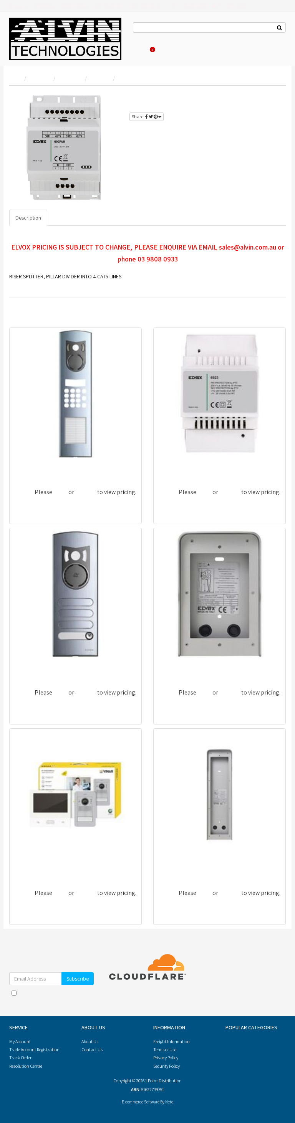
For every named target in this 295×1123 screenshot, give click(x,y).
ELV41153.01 (173, 866)
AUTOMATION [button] (108, 6)
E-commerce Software (140, 1102)
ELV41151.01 (173, 666)
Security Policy (166, 1066)
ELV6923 (169, 465)
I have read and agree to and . (55, 996)
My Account (20, 1041)
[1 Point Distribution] (65, 38)
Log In (188, 38)
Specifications (69, 217)
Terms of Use (164, 1049)
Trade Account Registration (34, 1049)
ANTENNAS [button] (44, 6)
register (255, 106)
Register (207, 38)
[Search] (279, 27)
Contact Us (143, 38)
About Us (168, 38)
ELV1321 (25, 666)
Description (28, 217)
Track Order (20, 1057)
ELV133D (25, 465)
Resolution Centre (25, 1066)
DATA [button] (173, 6)
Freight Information (171, 1041)
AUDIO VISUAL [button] (75, 6)
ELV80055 (26, 866)
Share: (138, 116)
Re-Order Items (235, 38)
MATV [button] (217, 6)
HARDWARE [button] (195, 6)
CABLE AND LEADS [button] (145, 6)
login (272, 97)
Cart (153, 49)
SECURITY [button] (237, 6)
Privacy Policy (72, 1000)
